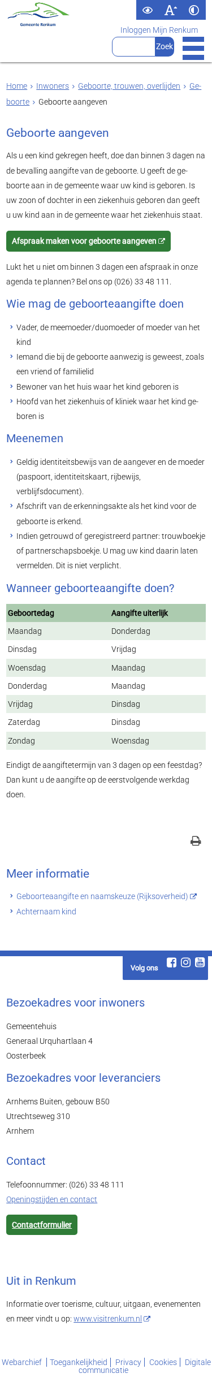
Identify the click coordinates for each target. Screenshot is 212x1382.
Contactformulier (42, 1224)
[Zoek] (164, 47)
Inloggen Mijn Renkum (159, 30)
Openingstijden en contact (51, 1199)
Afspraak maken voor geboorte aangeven (84, 240)
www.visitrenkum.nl (107, 1318)
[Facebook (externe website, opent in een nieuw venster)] (172, 962)
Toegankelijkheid (78, 1362)
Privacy (128, 1362)
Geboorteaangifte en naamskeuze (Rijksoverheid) (102, 896)
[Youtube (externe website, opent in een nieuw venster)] (200, 962)
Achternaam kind (46, 911)
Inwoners (52, 85)
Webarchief (23, 1362)
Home (16, 85)
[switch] (148, 10)
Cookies (163, 1362)
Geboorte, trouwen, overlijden (129, 85)
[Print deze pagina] (196, 842)
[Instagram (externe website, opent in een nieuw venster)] (186, 962)
